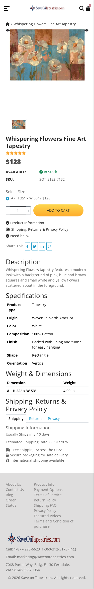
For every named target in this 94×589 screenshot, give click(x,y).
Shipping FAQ (45, 505)
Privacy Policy (45, 510)
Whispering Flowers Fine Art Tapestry (45, 24)
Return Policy (45, 500)
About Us (13, 484)
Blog (9, 494)
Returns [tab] (35, 418)
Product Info (44, 484)
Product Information (26, 222)
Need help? (19, 235)
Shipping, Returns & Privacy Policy (39, 229)
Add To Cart (58, 210)
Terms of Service (48, 494)
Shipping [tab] (16, 418)
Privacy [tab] (54, 418)
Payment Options (48, 489)
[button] (81, 8)
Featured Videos (47, 515)
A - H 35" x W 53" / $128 (30, 198)
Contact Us (15, 489)
